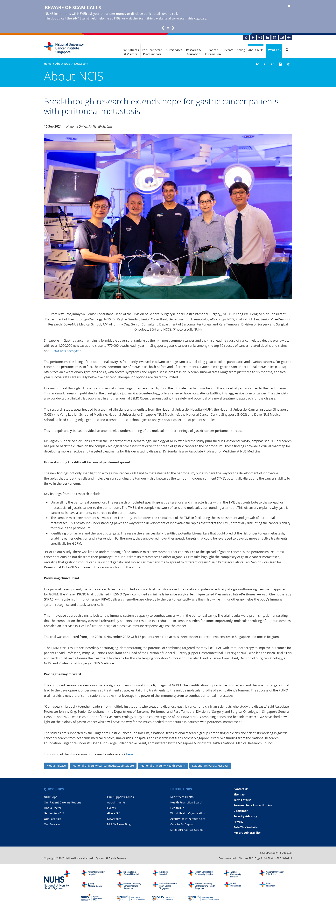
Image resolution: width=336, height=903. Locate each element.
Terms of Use (242, 800)
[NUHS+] (289, 37)
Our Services (173, 50)
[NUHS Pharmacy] (274, 886)
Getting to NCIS (54, 813)
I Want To (273, 50)
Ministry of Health (182, 797)
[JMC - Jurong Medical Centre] (96, 886)
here (129, 754)
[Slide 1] (168, 28)
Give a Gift (114, 813)
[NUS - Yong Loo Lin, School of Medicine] (132, 897)
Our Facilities (52, 819)
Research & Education (193, 52)
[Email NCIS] (282, 37)
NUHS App (51, 797)
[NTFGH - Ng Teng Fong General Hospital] (132, 874)
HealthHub (177, 808)
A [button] (257, 64)
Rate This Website (245, 827)
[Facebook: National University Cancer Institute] (253, 37)
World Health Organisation (187, 813)
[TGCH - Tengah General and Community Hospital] (203, 874)
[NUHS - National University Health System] (57, 880)
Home (48, 63)
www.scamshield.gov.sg (189, 18)
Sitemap (239, 794)
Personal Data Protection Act (253, 805)
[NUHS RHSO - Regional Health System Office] (96, 897)
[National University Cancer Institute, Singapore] (64, 47)
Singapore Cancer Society (186, 830)
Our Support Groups (120, 797)
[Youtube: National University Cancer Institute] (274, 37)
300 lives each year (67, 351)
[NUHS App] (246, 37)
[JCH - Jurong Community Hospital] (238, 874)
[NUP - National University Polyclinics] (274, 874)
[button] (280, 64)
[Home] (132, 886)
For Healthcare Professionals (152, 52)
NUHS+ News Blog (119, 824)
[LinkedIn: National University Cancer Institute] (267, 37)
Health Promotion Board (186, 802)
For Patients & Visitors (131, 52)
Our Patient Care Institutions (62, 802)
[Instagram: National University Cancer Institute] (260, 37)
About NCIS (255, 50)
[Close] (289, 6)
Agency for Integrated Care (187, 819)
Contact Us (241, 789)
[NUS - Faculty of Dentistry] (167, 897)
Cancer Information (213, 52)
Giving (241, 50)
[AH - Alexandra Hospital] (167, 874)
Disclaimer (241, 811)
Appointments (116, 802)
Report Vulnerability (247, 832)
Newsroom (81, 63)
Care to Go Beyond (182, 824)
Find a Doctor (52, 808)
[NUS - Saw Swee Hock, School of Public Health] (203, 897)
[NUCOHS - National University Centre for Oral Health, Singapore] (203, 886)
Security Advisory (245, 816)
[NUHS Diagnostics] (238, 886)
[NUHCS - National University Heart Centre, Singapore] (167, 886)
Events (228, 50)
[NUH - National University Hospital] (96, 874)
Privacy (238, 822)
